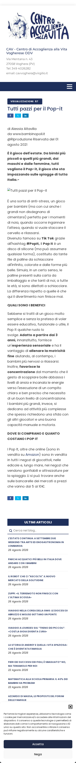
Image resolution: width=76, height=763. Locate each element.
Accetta (38, 744)
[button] (70, 707)
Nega (38, 754)
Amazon (32, 454)
